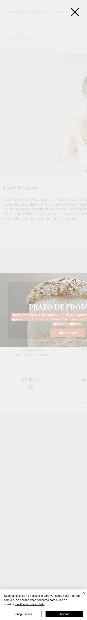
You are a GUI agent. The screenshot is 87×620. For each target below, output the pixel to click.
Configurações (23, 614)
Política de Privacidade (30, 604)
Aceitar (64, 614)
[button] (75, 12)
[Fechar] (81, 595)
